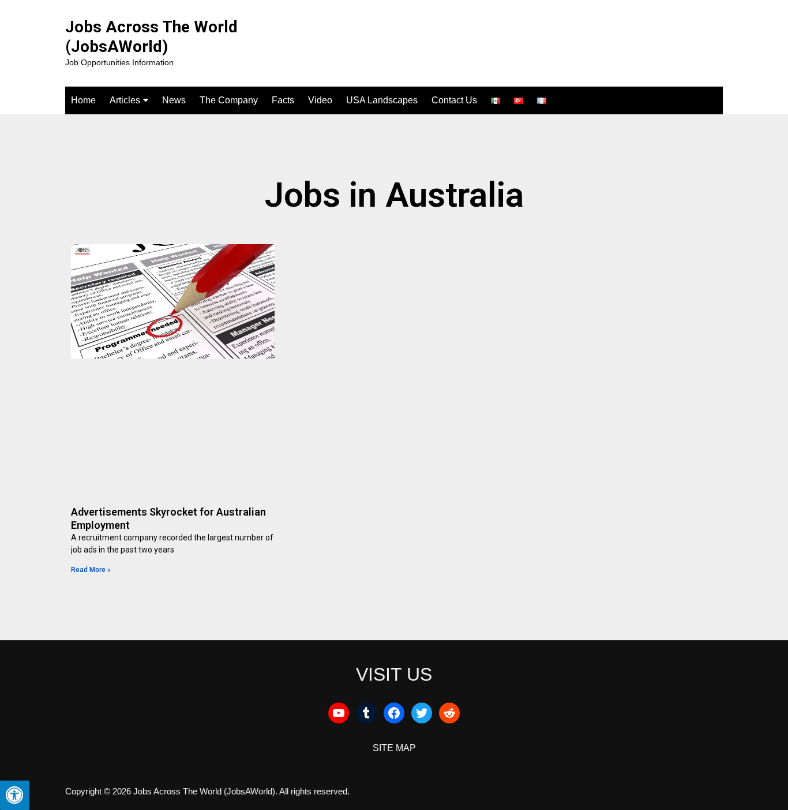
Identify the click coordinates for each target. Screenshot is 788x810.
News (174, 100)
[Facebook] (394, 713)
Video (320, 100)
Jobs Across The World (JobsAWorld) (151, 36)
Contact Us (454, 100)
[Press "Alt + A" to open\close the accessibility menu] (14, 795)
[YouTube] (338, 713)
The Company (229, 100)
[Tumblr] (366, 713)
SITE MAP (394, 748)
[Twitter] (421, 713)
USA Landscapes (382, 100)
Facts (283, 100)
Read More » (91, 570)
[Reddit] (449, 713)
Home (83, 100)
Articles (125, 100)
